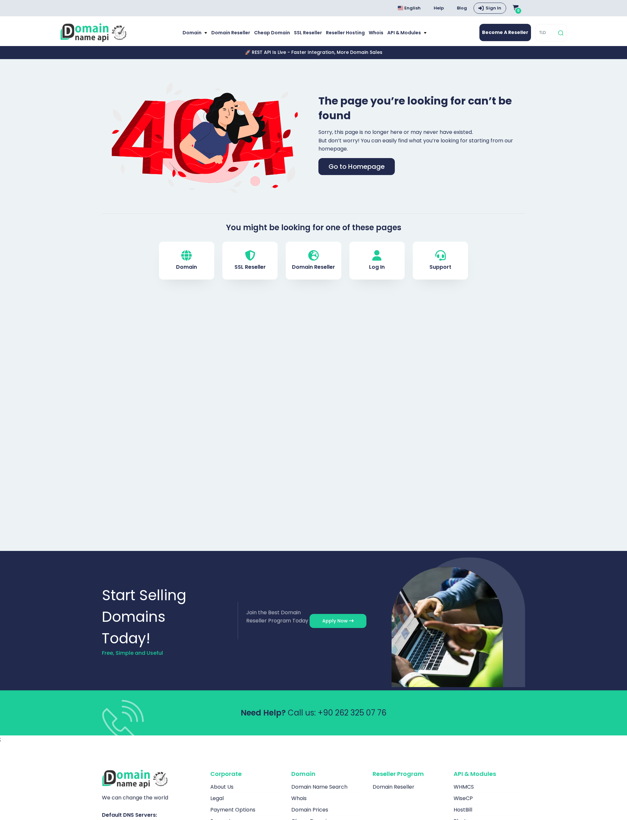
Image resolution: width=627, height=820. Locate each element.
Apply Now (335, 621)
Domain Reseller (230, 32)
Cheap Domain (272, 32)
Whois (376, 32)
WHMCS (464, 787)
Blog (462, 8)
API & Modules (404, 32)
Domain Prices (309, 809)
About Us (221, 787)
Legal (217, 798)
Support (440, 267)
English (412, 8)
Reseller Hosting (345, 32)
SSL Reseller (308, 32)
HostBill (463, 809)
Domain (192, 32)
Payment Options (232, 809)
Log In (377, 267)
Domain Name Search (319, 787)
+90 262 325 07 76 (352, 712)
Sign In (493, 8)
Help (439, 8)
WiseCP (463, 798)
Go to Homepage (357, 166)
